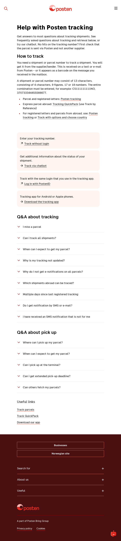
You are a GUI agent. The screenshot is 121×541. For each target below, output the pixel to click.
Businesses (60, 445)
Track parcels (25, 409)
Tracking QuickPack (65, 104)
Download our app (28, 422)
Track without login (36, 143)
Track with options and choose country (62, 117)
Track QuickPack (28, 416)
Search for (23, 468)
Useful (21, 490)
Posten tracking (71, 99)
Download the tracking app (41, 201)
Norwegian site (61, 453)
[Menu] (116, 8)
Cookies (40, 528)
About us (22, 479)
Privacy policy (24, 528)
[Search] (4, 8)
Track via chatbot (35, 165)
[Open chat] (113, 533)
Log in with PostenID (37, 183)
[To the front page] (60, 8)
